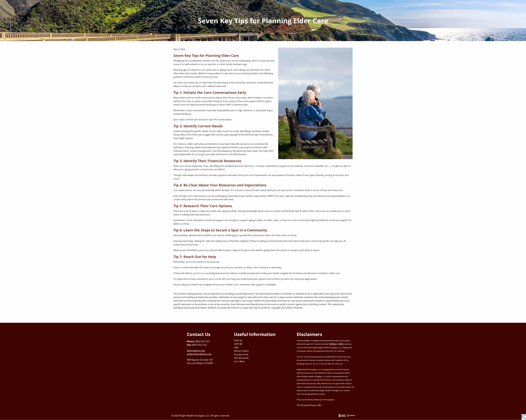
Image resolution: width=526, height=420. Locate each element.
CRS (236, 347)
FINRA (332, 344)
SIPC (341, 344)
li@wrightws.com (196, 350)
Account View (241, 354)
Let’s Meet (239, 361)
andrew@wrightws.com (199, 354)
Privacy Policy (241, 351)
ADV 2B (238, 344)
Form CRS (315, 405)
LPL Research (241, 358)
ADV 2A (238, 340)
